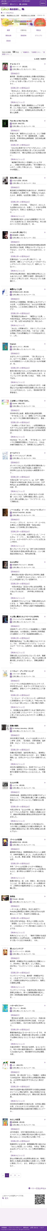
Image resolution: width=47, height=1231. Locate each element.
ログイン (15, 4)
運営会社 (26, 1227)
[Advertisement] (23, 1218)
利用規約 (4, 1227)
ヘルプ (42, 1227)
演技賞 (8, 41)
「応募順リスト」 (36, 52)
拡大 (6, 1198)
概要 (8, 30)
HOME (3, 15)
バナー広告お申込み (8, 12)
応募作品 (23, 30)
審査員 (38, 30)
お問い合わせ (34, 1227)
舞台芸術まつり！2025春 (28, 15)
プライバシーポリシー (15, 1227)
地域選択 (4, 4)
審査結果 (8, 35)
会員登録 (24, 4)
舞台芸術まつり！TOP (13, 15)
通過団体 (23, 35)
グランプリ (38, 35)
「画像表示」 (26, 52)
